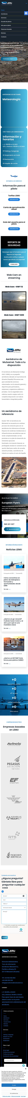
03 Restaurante (8, 159)
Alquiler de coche (7, 1036)
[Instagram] (2, 891)
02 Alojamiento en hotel (11, 155)
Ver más (6, 589)
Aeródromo (4, 14)
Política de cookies (6, 1096)
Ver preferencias (14, 1093)
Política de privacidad (15, 1096)
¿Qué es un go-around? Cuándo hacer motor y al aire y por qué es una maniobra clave (13, 622)
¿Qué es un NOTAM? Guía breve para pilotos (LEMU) (13, 659)
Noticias (3, 33)
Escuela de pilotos (6, 21)
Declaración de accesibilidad (10, 1056)
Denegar (14, 1089)
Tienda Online (7, 1022)
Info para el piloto (6, 25)
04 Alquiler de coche (10, 163)
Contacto (3, 37)
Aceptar (14, 1085)
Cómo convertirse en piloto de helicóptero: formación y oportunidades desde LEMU (12, 582)
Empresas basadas (6, 29)
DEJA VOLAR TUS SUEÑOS (10, 498)
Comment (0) (19, 573)
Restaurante (6, 1038)
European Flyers (11, 502)
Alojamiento (6, 1040)
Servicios (3, 17)
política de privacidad (11, 927)
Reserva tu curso (14, 529)
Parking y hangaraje (8, 1034)
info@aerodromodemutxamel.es (12, 983)
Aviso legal (23, 1096)
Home (2, 10)
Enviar (4, 937)
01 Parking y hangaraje (11, 151)
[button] (26, 13)
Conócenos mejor (8, 59)
